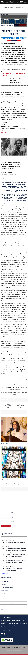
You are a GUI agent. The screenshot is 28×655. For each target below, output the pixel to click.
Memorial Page (4, 593)
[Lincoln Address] (14, 429)
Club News (10, 25)
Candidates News (5, 581)
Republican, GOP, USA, (6, 603)
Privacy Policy (18, 650)
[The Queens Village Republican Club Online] (14, 8)
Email (12, 517)
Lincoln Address (4, 443)
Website (12, 521)
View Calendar (4, 573)
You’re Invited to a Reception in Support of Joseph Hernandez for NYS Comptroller (16, 549)
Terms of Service (10, 650)
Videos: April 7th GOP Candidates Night (10, 484)
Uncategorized (4, 606)
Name (12, 512)
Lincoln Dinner (4, 590)
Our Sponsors (4, 597)
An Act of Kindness (5, 479)
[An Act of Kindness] (14, 462)
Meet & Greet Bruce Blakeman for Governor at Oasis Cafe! (14, 569)
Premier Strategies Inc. (20, 406)
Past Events (3, 600)
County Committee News (7, 587)
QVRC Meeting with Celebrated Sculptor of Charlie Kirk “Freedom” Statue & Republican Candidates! (16, 562)
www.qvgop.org (5, 132)
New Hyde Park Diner (7, 406)
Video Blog (3, 609)
